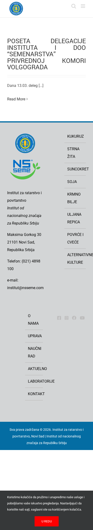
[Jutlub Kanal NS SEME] (82, 318)
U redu (46, 521)
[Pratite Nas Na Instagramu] (66, 318)
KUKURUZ (75, 136)
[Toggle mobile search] (73, 6)
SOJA (72, 181)
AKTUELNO (34, 368)
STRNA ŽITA (73, 153)
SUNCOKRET (75, 169)
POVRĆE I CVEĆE (75, 238)
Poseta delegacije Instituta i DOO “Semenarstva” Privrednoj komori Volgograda (46, 54)
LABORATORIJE (34, 381)
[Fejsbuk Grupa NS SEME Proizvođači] (74, 318)
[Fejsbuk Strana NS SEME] (59, 318)
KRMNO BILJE (74, 198)
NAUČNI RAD (34, 352)
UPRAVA (34, 336)
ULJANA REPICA (74, 218)
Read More (16, 99)
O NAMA (33, 320)
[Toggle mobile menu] (83, 6)
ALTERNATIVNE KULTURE (75, 259)
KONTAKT (34, 394)
